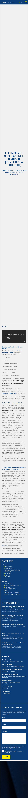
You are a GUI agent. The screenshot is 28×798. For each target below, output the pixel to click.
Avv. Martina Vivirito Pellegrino (16, 171)
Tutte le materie (6, 692)
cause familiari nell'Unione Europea (12, 351)
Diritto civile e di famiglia (12, 670)
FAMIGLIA (7, 587)
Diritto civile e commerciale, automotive (12, 660)
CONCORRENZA (9, 568)
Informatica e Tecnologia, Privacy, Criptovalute (11, 682)
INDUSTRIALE (8, 573)
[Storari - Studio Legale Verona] (8, 2)
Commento (5, 731)
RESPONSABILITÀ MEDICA (12, 592)
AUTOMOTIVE (8, 566)
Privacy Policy (13, 749)
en (21, 2)
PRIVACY (7, 577)
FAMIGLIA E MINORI (17, 172)
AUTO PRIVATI (8, 584)
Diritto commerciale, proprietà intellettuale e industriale (14, 676)
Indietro (6, 327)
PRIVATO (5, 581)
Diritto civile (7, 688)
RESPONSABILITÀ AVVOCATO (12, 594)
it (19, 2)
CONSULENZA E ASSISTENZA (13, 570)
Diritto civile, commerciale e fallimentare (13, 665)
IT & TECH (7, 575)
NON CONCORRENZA (10, 589)
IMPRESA (5, 564)
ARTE (6, 590)
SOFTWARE (8, 572)
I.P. (5, 579)
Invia (6, 757)
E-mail (4, 724)
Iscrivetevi (5, 545)
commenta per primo (19, 553)
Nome (3, 717)
